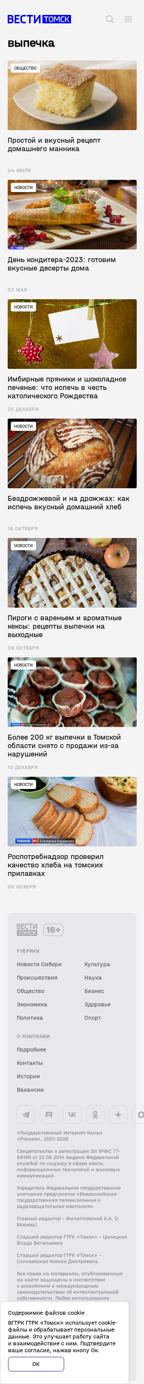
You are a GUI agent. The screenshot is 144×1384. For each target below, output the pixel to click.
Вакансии (30, 1089)
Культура (97, 964)
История (28, 1076)
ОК (36, 1364)
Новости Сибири (39, 964)
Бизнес (94, 990)
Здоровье (97, 1004)
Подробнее (31, 1049)
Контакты (30, 1062)
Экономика (32, 1004)
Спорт (92, 1017)
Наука (93, 977)
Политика (30, 1017)
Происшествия (37, 977)
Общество (30, 990)
